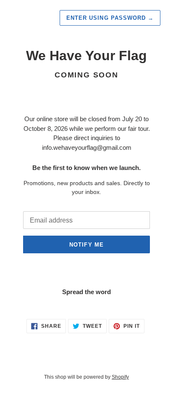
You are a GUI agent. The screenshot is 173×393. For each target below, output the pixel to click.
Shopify (120, 377)
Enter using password (110, 18)
